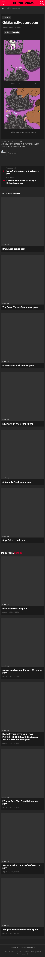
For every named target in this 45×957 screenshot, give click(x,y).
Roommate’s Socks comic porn (18, 365)
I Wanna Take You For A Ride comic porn (20, 802)
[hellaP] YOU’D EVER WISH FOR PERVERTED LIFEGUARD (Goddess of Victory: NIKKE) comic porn (20, 737)
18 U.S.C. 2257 (9, 952)
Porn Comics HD (22, 954)
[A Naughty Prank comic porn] (22, 454)
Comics (5, 245)
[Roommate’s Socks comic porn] (22, 338)
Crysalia (15, 32)
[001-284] (21, 60)
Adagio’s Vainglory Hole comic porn (20, 929)
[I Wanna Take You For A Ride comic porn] (22, 773)
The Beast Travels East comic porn (20, 307)
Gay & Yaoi (7, 146)
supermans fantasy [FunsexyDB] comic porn (22, 671)
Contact (26, 952)
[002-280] (21, 109)
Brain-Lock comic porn (13, 248)
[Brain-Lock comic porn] (22, 221)
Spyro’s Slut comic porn (14, 540)
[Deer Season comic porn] (22, 581)
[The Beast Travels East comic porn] (22, 280)
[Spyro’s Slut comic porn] (22, 513)
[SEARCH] (42, 3)
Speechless (19, 146)
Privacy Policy (36, 952)
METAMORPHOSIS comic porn (17, 423)
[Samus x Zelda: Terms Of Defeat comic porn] (22, 838)
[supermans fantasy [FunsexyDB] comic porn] (22, 642)
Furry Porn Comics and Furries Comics (21, 144)
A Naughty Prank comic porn (16, 482)
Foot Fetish (18, 142)
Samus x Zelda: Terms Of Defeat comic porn (22, 866)
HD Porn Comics (22, 3)
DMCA (19, 952)
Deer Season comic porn (14, 608)
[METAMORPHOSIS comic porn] (22, 396)
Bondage (7, 142)
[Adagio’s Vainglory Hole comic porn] (22, 902)
